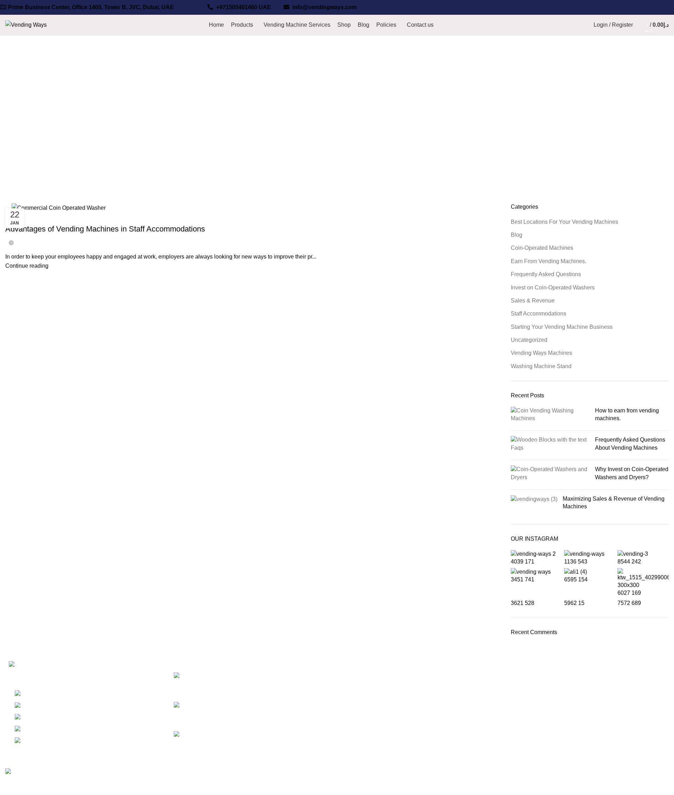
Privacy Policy (472, 676)
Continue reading (26, 266)
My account (581, 710)
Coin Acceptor (472, 742)
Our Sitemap (470, 728)
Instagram (579, 676)
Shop (349, 689)
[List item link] (84, 721)
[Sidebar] (9, 786)
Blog (516, 235)
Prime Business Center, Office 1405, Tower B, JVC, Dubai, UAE (91, 7)
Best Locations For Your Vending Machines (564, 222)
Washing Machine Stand (541, 366)
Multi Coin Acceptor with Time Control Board (613, 727)
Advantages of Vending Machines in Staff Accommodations (105, 228)
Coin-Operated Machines (542, 248)
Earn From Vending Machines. (548, 261)
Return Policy (471, 689)
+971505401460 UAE (243, 7)
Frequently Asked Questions (546, 274)
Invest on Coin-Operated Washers (553, 288)
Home (11, 136)
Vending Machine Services (375, 702)
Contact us (355, 742)
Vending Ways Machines (541, 353)
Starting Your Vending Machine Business (562, 327)
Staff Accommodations (36, 216)
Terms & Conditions (479, 702)
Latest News (470, 715)
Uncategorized (529, 340)
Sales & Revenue (533, 301)
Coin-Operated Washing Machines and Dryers (615, 693)
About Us (353, 715)
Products (466, 755)
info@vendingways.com (324, 7)
